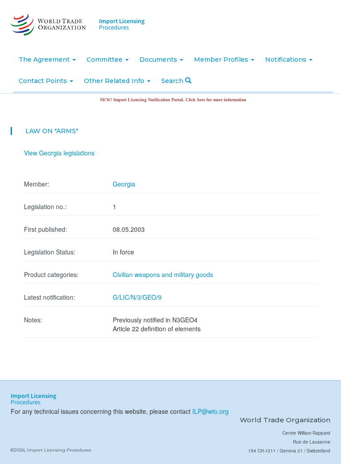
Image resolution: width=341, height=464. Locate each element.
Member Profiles (222, 59)
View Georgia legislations (59, 152)
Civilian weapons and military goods (163, 274)
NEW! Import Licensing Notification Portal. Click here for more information (168, 99)
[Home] (47, 24)
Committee (105, 59)
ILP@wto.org (210, 411)
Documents (159, 59)
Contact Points (44, 81)
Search (173, 81)
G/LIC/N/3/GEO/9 (137, 297)
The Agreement (45, 59)
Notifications (286, 59)
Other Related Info (115, 81)
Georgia (124, 183)
